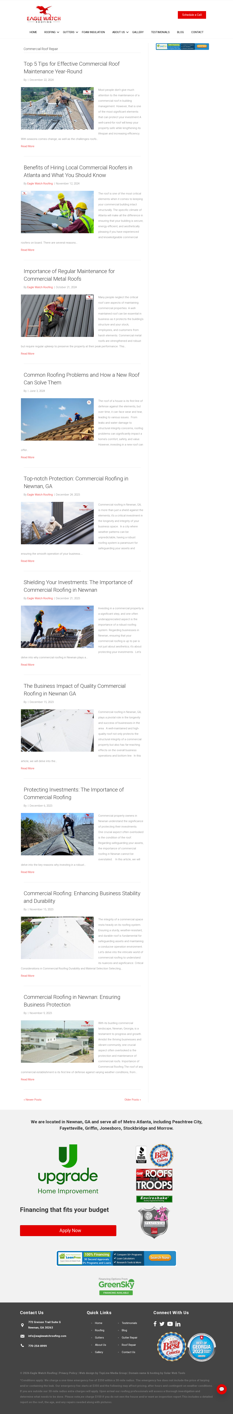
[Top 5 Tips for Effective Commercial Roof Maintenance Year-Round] (57, 108)
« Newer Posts (33, 1099)
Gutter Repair (129, 1337)
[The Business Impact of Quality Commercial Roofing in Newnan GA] (57, 730)
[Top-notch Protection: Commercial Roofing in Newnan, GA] (57, 523)
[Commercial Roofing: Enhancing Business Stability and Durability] (57, 937)
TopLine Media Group (113, 1373)
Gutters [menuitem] (68, 32)
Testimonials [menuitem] (160, 32)
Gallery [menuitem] (138, 32)
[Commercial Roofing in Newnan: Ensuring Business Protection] (57, 1041)
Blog (124, 1330)
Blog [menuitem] (180, 32)
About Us (100, 1345)
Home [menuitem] (33, 32)
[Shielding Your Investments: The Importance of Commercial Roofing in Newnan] (57, 626)
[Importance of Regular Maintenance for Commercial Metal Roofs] (57, 315)
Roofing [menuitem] (50, 32)
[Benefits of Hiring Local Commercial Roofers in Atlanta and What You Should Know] (57, 212)
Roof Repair (129, 1345)
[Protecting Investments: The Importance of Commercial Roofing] (57, 834)
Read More (27, 146)
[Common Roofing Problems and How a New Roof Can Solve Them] (57, 419)
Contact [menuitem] (197, 32)
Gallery (99, 1352)
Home (98, 1323)
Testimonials (129, 1323)
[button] (58, 32)
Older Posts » (133, 1099)
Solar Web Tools (174, 1373)
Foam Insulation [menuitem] (93, 32)
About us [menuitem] (118, 32)
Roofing (99, 1330)
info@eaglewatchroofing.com (47, 1336)
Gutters (99, 1337)
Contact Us (128, 1352)
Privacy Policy (68, 1373)
